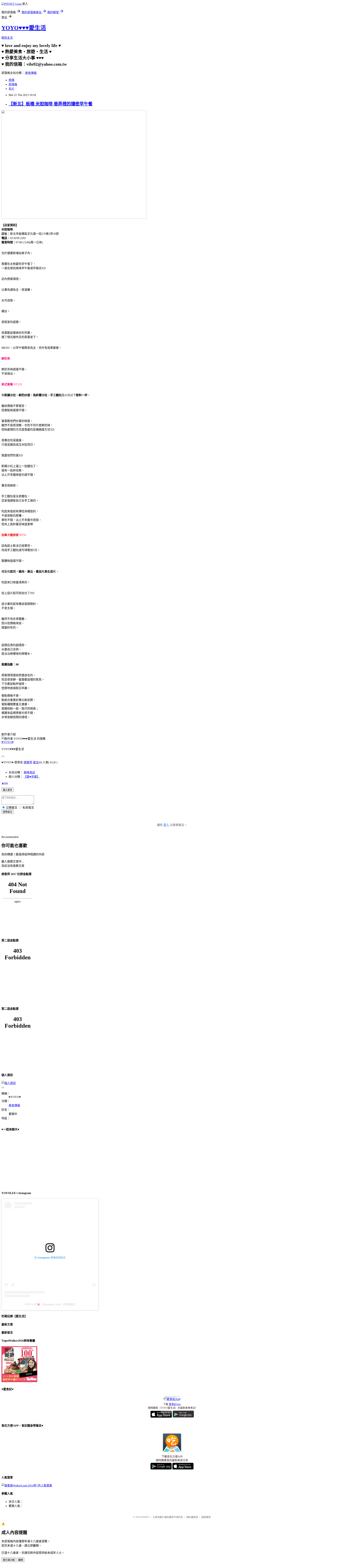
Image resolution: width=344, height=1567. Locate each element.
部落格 (13, 84)
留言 (36, 762)
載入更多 (7, 790)
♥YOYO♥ (7, 742)
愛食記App (175, 1404)
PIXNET (145, 1517)
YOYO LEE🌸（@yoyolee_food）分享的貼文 (50, 1304)
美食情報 (31, 72)
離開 (20, 1560)
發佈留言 (7, 811)
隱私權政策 (192, 1517)
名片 (11, 88)
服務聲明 (206, 1517)
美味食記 (29, 772)
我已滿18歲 (9, 1560)
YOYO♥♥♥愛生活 (23, 28)
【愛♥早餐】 (32, 776)
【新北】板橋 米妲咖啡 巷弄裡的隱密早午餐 (50, 103)
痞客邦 (28, 762)
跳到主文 (7, 37)
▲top (4, 782)
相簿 (11, 80)
